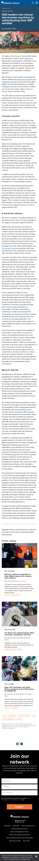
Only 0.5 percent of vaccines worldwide (19, 247)
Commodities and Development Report (15, 314)
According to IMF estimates (24, 412)
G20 (20, 649)
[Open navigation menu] (36, 3)
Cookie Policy (16, 825)
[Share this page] (21, 744)
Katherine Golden (21, 581)
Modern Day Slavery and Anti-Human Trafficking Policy (19, 838)
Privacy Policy (7, 825)
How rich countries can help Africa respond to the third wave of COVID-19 (19, 689)
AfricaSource (6, 8)
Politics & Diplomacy (8, 719)
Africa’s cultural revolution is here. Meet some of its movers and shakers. (18, 576)
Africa (7, 595)
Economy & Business (11, 649)
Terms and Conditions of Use (14, 799)
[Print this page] (17, 744)
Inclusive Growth (15, 595)
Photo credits (26, 841)
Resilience (19, 719)
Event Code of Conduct (15, 841)
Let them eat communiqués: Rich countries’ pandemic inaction (19, 633)
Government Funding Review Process (19, 831)
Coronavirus (14, 707)
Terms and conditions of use (28, 825)
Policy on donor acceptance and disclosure (19, 834)
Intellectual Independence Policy (20, 828)
